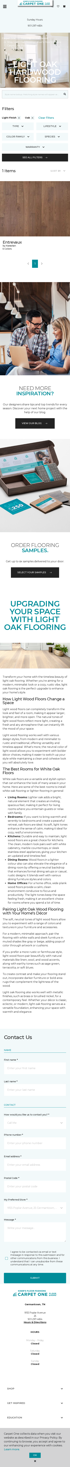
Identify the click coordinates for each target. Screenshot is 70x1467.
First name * (11, 1060)
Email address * (12, 1156)
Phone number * (13, 1135)
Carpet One (9, 38)
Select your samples (31, 572)
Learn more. (12, 1449)
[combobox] (32, 94)
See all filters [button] (32, 157)
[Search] (65, 94)
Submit (35, 1277)
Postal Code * (11, 1178)
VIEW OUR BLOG (32, 423)
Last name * (10, 1081)
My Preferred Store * (15, 1200)
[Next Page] (42, 264)
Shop (10, 1388)
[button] (52, 6)
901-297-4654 (35, 25)
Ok (35, 1455)
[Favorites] (58, 6)
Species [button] (50, 136)
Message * (10, 1220)
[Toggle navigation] (5, 6)
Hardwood (42, 38)
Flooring (26, 38)
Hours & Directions (35, 1322)
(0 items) (64, 6)
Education (14, 1417)
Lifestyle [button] (49, 126)
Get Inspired (16, 1403)
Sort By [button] (55, 170)
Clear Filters (46, 117)
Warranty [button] (33, 147)
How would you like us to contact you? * (26, 1115)
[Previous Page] (28, 264)
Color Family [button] (15, 136)
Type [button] (15, 126)
